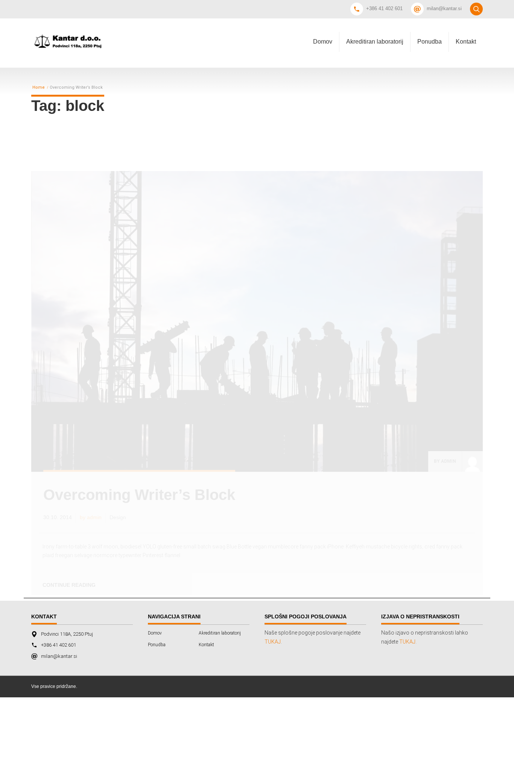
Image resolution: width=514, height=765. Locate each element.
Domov (322, 41)
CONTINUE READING (69, 585)
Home (38, 87)
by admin (445, 461)
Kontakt (466, 41)
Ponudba (429, 41)
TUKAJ (273, 642)
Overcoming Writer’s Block (139, 494)
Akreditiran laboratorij (374, 41)
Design (117, 517)
